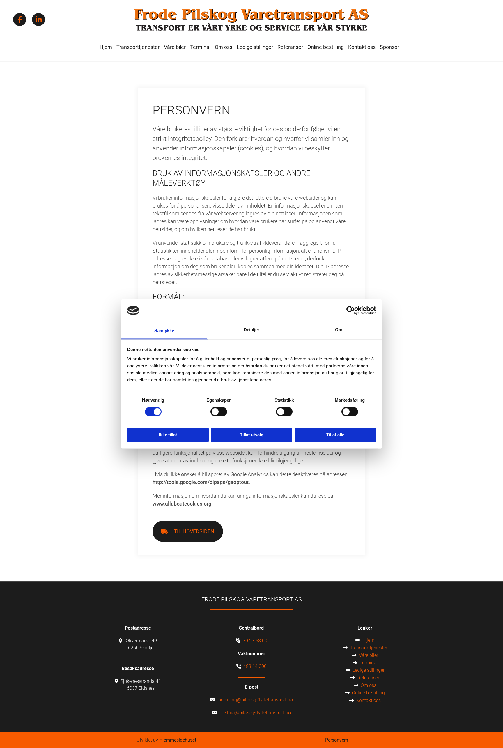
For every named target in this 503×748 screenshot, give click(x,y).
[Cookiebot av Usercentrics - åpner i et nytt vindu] (350, 310)
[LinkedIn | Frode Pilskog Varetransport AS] (38, 19)
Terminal (200, 47)
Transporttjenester (138, 47)
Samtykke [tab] (164, 330)
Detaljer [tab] (252, 329)
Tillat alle (335, 434)
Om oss (223, 47)
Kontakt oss (362, 47)
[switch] (218, 411)
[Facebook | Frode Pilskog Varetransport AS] (19, 19)
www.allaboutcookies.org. (183, 504)
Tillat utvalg (251, 434)
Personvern (336, 740)
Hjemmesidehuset (177, 740)
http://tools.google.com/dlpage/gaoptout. (201, 482)
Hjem (106, 47)
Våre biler (175, 47)
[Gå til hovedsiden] (251, 20)
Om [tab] (338, 329)
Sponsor (389, 47)
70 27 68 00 (255, 641)
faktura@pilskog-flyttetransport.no (255, 712)
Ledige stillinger (255, 47)
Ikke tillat (168, 434)
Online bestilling (325, 47)
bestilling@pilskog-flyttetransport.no (255, 700)
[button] (188, 531)
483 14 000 (255, 666)
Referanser (290, 47)
